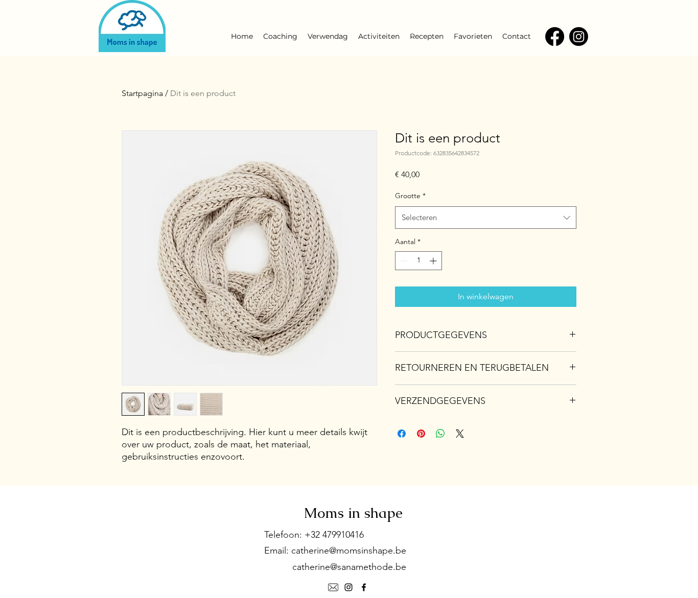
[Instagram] (578, 36)
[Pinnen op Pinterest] (421, 433)
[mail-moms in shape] (333, 587)
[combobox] (485, 217)
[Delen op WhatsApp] (440, 433)
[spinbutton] (418, 261)
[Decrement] (403, 261)
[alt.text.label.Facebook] (364, 587)
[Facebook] (554, 36)
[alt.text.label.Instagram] (348, 587)
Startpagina (142, 93)
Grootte (410, 195)
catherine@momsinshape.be (348, 550)
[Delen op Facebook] (401, 433)
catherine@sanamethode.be (349, 566)
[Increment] (434, 261)
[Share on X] (460, 433)
